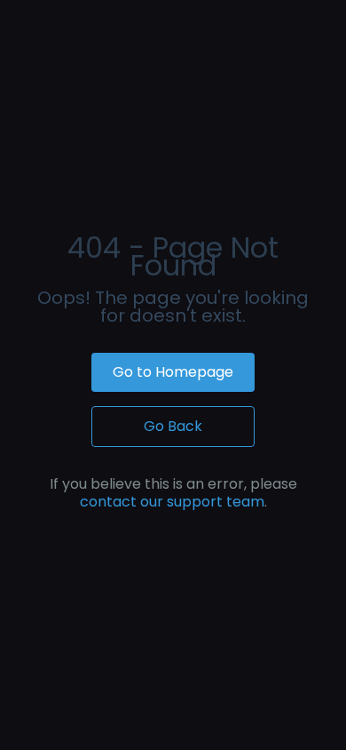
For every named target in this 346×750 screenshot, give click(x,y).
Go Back (173, 426)
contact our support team (172, 501)
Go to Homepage (173, 372)
